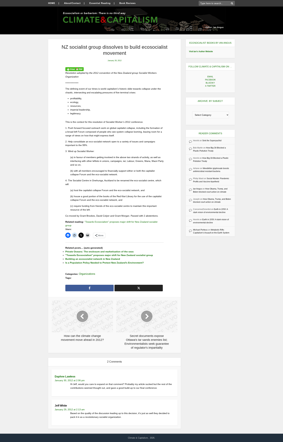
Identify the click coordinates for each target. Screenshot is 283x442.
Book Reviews (127, 3)
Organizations (87, 273)
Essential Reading (100, 3)
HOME (51, 3)
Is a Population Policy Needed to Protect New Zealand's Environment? (104, 262)
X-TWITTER (210, 86)
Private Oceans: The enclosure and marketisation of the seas (99, 251)
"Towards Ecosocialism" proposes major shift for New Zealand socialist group (109, 255)
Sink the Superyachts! (212, 140)
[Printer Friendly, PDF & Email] (74, 69)
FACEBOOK (210, 80)
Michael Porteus (200, 230)
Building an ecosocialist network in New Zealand (92, 259)
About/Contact (72, 3)
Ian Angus (197, 189)
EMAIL (210, 77)
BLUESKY (210, 83)
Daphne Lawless (65, 376)
